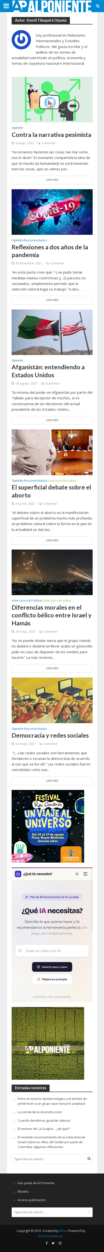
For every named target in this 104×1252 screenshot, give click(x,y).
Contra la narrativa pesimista (51, 134)
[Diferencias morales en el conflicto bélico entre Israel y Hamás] (52, 571)
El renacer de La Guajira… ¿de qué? (44, 1128)
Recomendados (35, 240)
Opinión (17, 128)
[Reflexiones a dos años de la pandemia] (52, 211)
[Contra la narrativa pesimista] (52, 99)
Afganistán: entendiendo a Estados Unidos (48, 370)
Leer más (52, 179)
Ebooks (23, 1191)
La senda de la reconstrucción (40, 1112)
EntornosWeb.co (50, 1236)
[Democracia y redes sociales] (52, 700)
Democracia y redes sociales (50, 735)
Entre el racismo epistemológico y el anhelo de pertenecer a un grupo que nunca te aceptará (52, 1101)
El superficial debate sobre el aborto (51, 490)
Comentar (49, 143)
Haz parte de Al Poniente (36, 1183)
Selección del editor (62, 481)
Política (36, 601)
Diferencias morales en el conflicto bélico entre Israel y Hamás (51, 615)
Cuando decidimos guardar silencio (44, 1120)
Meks (63, 1231)
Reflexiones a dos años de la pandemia (50, 250)
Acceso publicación (32, 1200)
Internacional (21, 601)
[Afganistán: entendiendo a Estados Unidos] (52, 331)
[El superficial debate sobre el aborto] (52, 451)
